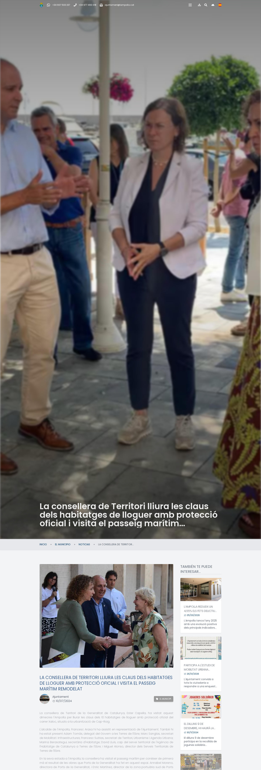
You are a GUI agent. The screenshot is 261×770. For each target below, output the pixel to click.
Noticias (84, 544)
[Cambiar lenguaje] (220, 5)
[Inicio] (41, 4)
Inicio (43, 544)
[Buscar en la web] (205, 5)
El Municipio (62, 544)
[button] (190, 5)
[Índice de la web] (199, 5)
